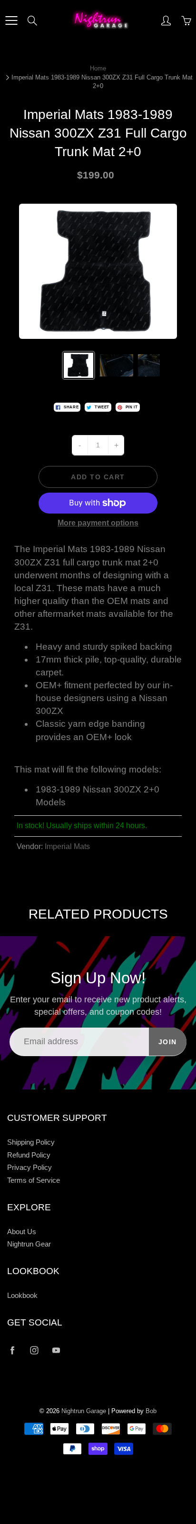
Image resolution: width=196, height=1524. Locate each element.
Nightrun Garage (83, 1411)
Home (98, 68)
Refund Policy (28, 1155)
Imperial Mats (67, 846)
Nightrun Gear (29, 1244)
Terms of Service (33, 1180)
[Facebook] (12, 1350)
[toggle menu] (11, 20)
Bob (151, 1411)
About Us (21, 1232)
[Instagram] (34, 1350)
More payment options (98, 523)
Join (167, 1042)
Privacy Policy (29, 1167)
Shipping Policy (31, 1142)
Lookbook (22, 1295)
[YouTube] (56, 1350)
